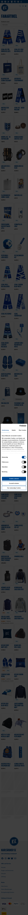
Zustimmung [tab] (5, 430)
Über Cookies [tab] (22, 430)
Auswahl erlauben (14, 483)
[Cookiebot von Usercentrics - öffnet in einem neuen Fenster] (19, 426)
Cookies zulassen (14, 478)
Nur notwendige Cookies (14, 488)
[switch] (24, 462)
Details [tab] (14, 430)
